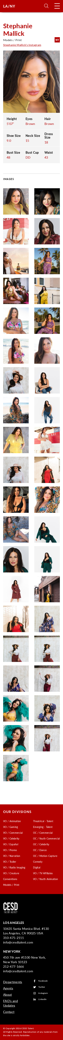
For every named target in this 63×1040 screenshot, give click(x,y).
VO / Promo (10, 850)
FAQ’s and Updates (10, 1003)
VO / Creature (11, 873)
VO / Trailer (9, 861)
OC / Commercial (43, 832)
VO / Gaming (10, 827)
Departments (12, 982)
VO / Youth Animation (45, 879)
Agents (8, 988)
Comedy (37, 861)
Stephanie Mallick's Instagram (22, 45)
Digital (36, 867)
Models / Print (11, 884)
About (7, 994)
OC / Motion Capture (45, 856)
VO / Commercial (13, 832)
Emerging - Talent (42, 827)
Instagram (43, 993)
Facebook (43, 981)
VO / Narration (11, 856)
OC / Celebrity (41, 844)
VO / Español (10, 844)
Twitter (41, 987)
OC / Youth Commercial (46, 838)
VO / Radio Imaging (14, 867)
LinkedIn (42, 999)
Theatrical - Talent (43, 821)
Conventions (10, 879)
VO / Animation (12, 821)
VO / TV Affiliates (43, 873)
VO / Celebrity (11, 838)
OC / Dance (40, 850)
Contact (8, 1011)
